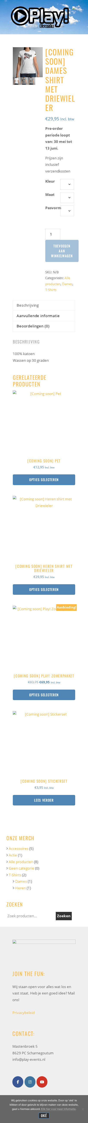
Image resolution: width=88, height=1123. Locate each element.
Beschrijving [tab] (28, 305)
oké (44, 1115)
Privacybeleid (23, 1012)
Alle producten (21, 861)
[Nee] (83, 1109)
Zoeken (63, 915)
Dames (67, 284)
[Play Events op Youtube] (42, 1082)
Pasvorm (53, 207)
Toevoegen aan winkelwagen (62, 251)
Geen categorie (21, 868)
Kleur (50, 181)
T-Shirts (50, 290)
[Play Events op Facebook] (17, 1082)
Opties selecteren (44, 479)
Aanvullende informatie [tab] (38, 315)
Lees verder (44, 800)
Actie (13, 855)
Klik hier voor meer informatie (58, 1109)
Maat (49, 194)
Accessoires (18, 848)
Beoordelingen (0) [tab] (33, 326)
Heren (20, 887)
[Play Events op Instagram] (30, 1082)
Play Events (40, 7)
